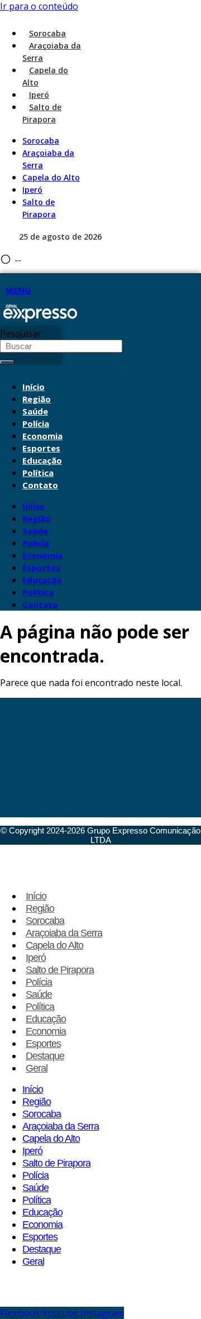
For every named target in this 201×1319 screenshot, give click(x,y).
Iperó (39, 94)
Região (36, 398)
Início (33, 386)
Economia (42, 435)
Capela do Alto (51, 177)
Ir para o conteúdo (39, 6)
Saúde (35, 411)
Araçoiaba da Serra (64, 933)
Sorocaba (47, 33)
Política (38, 472)
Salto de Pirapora (41, 113)
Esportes (41, 448)
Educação (42, 460)
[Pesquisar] (6, 362)
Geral (36, 1068)
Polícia (35, 423)
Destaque (45, 1055)
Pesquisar (20, 333)
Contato (40, 485)
